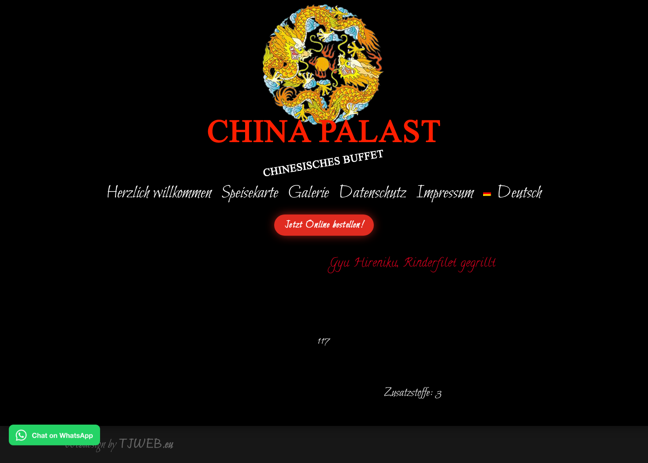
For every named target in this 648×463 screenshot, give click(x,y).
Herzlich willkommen (159, 195)
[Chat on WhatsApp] (54, 439)
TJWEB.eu (146, 444)
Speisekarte (249, 195)
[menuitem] (512, 195)
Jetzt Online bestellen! (324, 225)
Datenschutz (372, 195)
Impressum (444, 195)
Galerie (308, 195)
